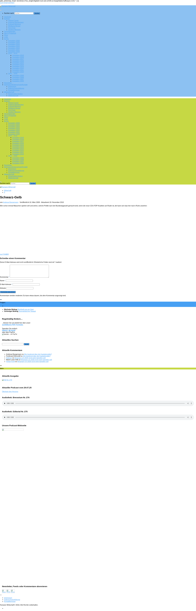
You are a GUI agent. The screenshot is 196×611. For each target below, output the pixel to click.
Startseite (7, 17)
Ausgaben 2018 (18, 57)
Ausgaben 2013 (18, 66)
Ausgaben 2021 (14, 50)
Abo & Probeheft (10, 33)
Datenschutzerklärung (16, 88)
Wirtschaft (7, 190)
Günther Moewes (14, 30)
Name (2, 280)
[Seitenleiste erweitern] (1, 299)
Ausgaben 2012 (18, 68)
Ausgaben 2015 (18, 63)
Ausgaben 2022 (14, 48)
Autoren (7, 19)
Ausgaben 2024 (14, 44)
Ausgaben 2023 (14, 46)
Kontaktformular (14, 90)
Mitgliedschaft (9, 92)
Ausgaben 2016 (18, 61)
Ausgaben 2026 (14, 41)
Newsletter (8, 83)
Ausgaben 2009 (18, 75)
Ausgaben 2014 (18, 64)
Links (6, 37)
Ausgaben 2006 (18, 81)
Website (3, 288)
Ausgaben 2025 (14, 42)
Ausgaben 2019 (18, 55)
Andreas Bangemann (16, 22)
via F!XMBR (4, 254)
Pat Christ (11, 28)
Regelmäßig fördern (15, 94)
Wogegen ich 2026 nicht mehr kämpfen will (30, 358)
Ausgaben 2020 (14, 52)
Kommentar (4, 277)
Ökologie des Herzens (10, 391)
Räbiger (9, 358)
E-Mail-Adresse (6, 284)
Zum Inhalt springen (7, 3)
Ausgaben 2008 (18, 77)
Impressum (12, 86)
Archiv (6, 39)
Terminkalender (9, 31)
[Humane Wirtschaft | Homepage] (7, 6)
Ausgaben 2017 (18, 59)
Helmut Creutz (13, 20)
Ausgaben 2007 (18, 79)
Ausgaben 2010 (18, 72)
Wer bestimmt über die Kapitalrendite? (38, 354)
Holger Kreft (10, 361)
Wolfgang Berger (14, 26)
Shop (6, 35)
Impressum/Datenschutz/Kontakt (15, 85)
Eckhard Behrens (14, 24)
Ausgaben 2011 (18, 70)
